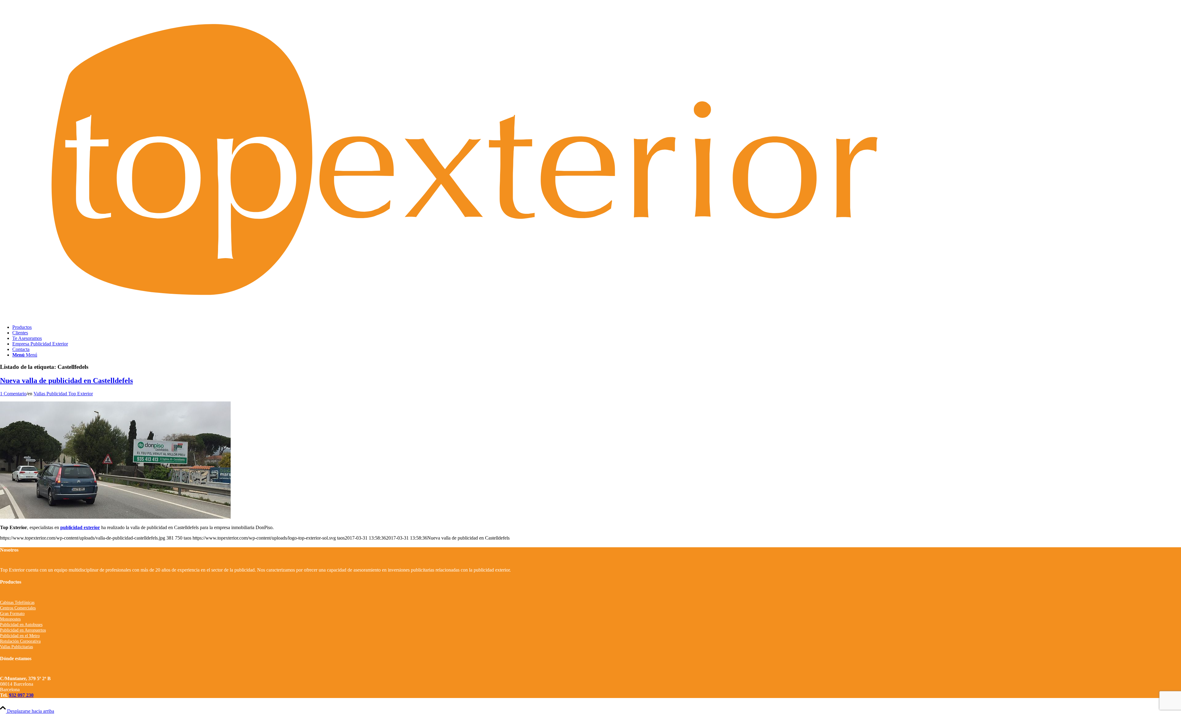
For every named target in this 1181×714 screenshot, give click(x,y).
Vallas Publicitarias (16, 646)
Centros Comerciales (18, 608)
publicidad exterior (80, 527)
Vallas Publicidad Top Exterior (63, 393)
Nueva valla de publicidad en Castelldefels (66, 381)
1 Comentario (13, 393)
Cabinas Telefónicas (17, 602)
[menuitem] (596, 327)
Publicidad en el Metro (20, 635)
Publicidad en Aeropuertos (23, 630)
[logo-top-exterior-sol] (590, 316)
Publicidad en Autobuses (21, 624)
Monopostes (10, 619)
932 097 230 (21, 695)
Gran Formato (12, 613)
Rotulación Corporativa (20, 641)
